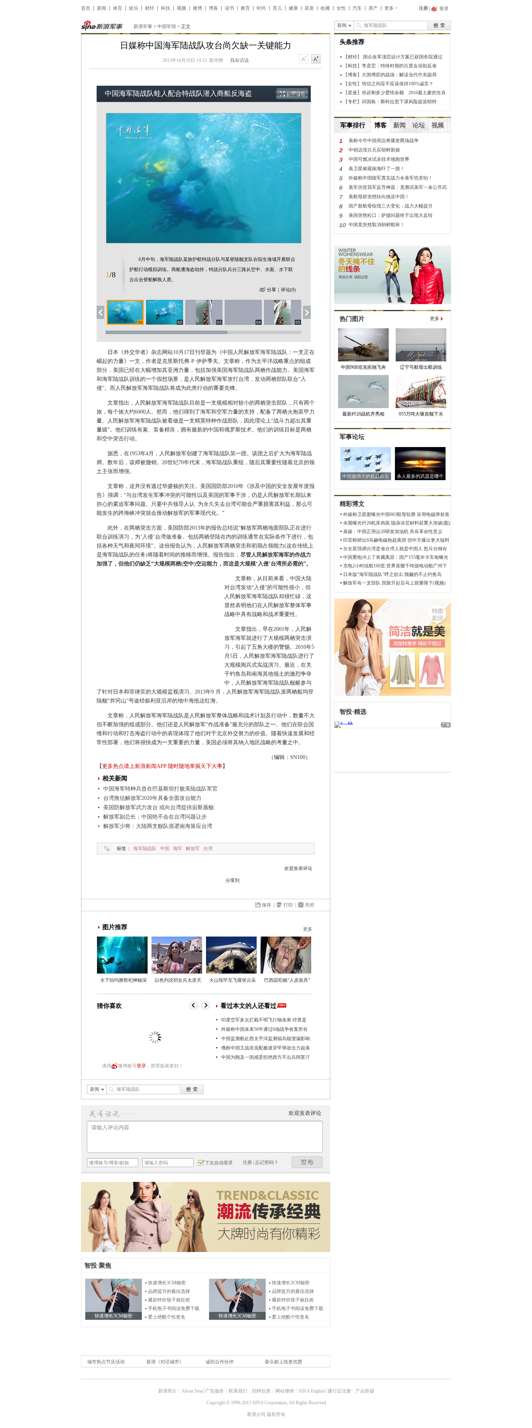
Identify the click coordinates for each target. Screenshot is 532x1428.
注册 (423, 8)
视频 (181, 8)
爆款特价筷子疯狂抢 (169, 1300)
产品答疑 (365, 1391)
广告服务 (214, 1391)
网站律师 (284, 1391)
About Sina (192, 1391)
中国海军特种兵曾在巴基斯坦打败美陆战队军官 (160, 789)
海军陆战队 (145, 848)
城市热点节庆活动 (106, 1362)
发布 (307, 1162)
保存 (266, 905)
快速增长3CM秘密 (167, 1282)
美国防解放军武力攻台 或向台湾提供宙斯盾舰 (158, 807)
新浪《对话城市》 (165, 1362)
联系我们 (238, 1391)
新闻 (101, 8)
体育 (117, 8)
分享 (271, 289)
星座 (309, 8)
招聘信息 (261, 1391)
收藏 (325, 8)
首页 (85, 8)
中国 (164, 848)
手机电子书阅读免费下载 (173, 1308)
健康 (293, 8)
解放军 (193, 848)
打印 (288, 905)
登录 (141, 1066)
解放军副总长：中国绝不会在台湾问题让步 (155, 817)
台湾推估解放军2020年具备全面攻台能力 (152, 798)
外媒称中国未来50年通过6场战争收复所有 (264, 1029)
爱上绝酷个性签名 (166, 1317)
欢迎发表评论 (298, 868)
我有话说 (239, 60)
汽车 (357, 8)
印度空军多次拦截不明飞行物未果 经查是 (264, 1020)
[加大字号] (316, 59)
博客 (213, 8)
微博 (197, 8)
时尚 (261, 8)
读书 (229, 8)
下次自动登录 (219, 1163)
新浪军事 (143, 26)
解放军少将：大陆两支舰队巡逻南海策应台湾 (157, 826)
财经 (149, 8)
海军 (177, 848)
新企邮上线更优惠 (283, 1362)
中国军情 (166, 26)
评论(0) (288, 289)
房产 (373, 8)
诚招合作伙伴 (220, 1362)
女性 (341, 8)
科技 (165, 8)
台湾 (208, 848)
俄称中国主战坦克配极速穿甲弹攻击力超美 (265, 1048)
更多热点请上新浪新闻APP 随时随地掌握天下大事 (162, 766)
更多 (389, 8)
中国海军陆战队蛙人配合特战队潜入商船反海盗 (178, 93)
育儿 (277, 8)
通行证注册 (339, 1391)
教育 (245, 8)
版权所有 (276, 1414)
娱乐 (133, 8)
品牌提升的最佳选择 (169, 1291)
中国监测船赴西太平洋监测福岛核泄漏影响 (265, 1038)
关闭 (309, 905)
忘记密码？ (266, 1162)
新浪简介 (167, 1391)
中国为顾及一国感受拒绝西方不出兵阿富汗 (265, 1057)
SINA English (312, 1391)
